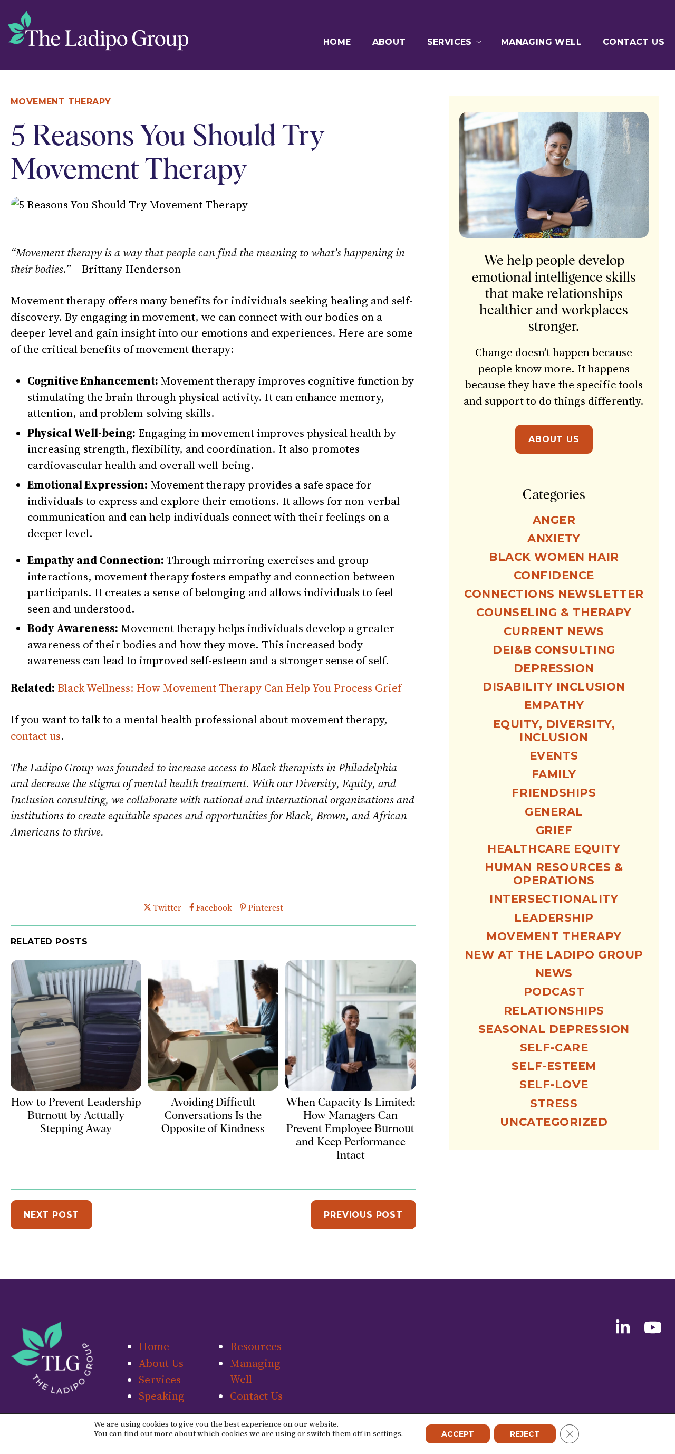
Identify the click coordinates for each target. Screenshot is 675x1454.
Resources (256, 1346)
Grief (554, 830)
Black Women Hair (554, 556)
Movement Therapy (61, 102)
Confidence (554, 575)
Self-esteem (554, 1066)
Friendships (554, 792)
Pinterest (265, 907)
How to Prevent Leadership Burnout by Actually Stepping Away (76, 1115)
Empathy (554, 705)
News (554, 973)
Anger (554, 520)
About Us (553, 439)
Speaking (162, 1395)
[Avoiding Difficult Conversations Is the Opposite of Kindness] (213, 1086)
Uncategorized (554, 1121)
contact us (36, 735)
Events (553, 755)
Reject (525, 1434)
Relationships (554, 1010)
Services (449, 42)
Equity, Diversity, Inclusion (554, 731)
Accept (457, 1434)
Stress (553, 1103)
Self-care (554, 1047)
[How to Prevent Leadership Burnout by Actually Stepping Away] (76, 1086)
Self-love (554, 1084)
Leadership (554, 917)
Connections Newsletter (554, 593)
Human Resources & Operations (554, 873)
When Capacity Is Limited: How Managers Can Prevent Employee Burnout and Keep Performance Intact (350, 1128)
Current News (554, 631)
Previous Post (363, 1215)
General (554, 811)
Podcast (554, 991)
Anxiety (554, 538)
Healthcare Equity (553, 848)
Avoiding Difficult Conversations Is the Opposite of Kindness (213, 1115)
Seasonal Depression (554, 1029)
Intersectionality (553, 898)
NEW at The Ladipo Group (554, 954)
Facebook (214, 907)
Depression (554, 668)
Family (554, 774)
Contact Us (633, 42)
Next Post (51, 1215)
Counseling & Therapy (554, 612)
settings (387, 1433)
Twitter (167, 907)
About (389, 42)
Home (337, 42)
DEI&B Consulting (554, 649)
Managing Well (541, 42)
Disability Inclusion (554, 686)
